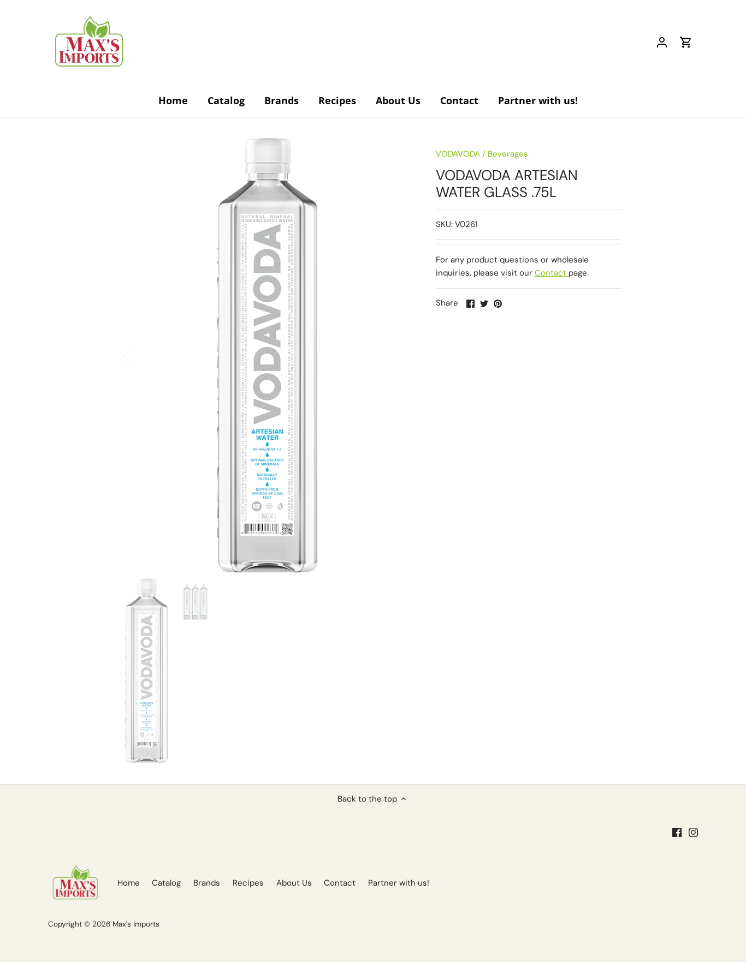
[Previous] (141, 356)
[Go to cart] (685, 42)
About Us (294, 882)
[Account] (662, 42)
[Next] (393, 356)
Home (128, 882)
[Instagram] (693, 832)
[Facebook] (677, 832)
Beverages (508, 153)
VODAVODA (458, 153)
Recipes (248, 882)
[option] (267, 356)
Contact (552, 272)
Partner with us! (398, 882)
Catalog (166, 882)
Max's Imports (136, 924)
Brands (206, 882)
